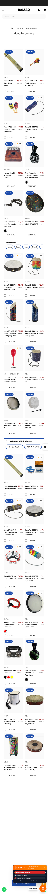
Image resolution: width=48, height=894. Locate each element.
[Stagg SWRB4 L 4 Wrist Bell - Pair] (34, 467)
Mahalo (7, 170)
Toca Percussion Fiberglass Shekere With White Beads (31, 175)
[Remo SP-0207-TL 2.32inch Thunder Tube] (34, 108)
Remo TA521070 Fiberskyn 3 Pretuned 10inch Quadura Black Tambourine (10, 287)
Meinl (6, 77)
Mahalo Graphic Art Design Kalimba (9, 175)
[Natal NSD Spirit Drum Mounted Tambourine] (13, 603)
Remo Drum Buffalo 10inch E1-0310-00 (31, 425)
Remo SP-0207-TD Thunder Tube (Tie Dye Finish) (31, 578)
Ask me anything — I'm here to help (30, 881)
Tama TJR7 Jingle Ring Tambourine (10, 577)
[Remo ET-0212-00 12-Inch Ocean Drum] (13, 404)
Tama (6, 573)
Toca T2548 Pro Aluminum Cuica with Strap (9, 721)
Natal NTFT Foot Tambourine (10, 671)
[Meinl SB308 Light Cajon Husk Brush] (13, 467)
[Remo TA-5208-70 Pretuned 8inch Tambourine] (34, 511)
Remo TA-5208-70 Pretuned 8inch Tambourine (31, 532)
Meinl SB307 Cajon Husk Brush (8, 83)
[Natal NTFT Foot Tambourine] (13, 651)
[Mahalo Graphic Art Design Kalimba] (13, 154)
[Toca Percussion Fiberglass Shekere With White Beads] (34, 154)
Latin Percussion (11, 374)
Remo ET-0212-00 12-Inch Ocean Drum (10, 425)
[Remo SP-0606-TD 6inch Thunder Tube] (34, 266)
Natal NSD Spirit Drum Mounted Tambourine (9, 624)
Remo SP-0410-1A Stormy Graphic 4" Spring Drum (31, 333)
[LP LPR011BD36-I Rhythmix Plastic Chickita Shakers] (13, 358)
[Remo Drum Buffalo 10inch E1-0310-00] (34, 404)
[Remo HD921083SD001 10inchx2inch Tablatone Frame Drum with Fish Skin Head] (34, 746)
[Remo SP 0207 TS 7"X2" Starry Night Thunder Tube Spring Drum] (13, 511)
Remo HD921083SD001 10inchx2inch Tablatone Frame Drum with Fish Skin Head (31, 767)
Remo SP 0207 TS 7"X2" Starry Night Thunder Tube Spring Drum (10, 532)
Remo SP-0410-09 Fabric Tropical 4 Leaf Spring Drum (10, 333)
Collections (19, 28)
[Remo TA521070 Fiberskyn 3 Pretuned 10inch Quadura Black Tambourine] (13, 266)
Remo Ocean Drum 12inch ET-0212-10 (32, 223)
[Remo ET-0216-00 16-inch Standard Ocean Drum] (34, 603)
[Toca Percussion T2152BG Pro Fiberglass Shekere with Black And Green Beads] (34, 651)
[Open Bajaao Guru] (42, 888)
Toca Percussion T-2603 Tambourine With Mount (10, 224)
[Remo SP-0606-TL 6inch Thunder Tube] (34, 358)
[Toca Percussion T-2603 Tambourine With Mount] (13, 203)
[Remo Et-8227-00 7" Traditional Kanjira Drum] (34, 700)
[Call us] (4, 889)
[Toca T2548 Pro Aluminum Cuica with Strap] (13, 700)
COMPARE (11, 91)
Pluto (27, 77)
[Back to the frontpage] (12, 28)
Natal (6, 619)
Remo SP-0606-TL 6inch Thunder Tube (31, 379)
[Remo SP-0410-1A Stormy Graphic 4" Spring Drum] (34, 312)
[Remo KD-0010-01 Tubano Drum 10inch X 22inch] (13, 746)
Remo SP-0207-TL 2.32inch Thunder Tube (31, 129)
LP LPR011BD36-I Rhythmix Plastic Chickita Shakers (10, 379)
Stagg (27, 483)
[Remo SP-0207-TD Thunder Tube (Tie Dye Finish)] (34, 557)
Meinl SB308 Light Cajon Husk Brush (10, 487)
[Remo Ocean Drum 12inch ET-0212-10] (34, 203)
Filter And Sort (25, 883)
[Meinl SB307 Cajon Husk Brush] (13, 62)
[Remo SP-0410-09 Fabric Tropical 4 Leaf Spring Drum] (13, 312)
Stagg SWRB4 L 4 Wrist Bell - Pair (31, 487)
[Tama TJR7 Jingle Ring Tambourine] (13, 557)
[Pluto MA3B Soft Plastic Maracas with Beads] (13, 108)
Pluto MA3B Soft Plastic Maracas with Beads (10, 129)
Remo (27, 124)
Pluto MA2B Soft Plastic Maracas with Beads (31, 83)
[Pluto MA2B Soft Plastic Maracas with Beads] (34, 62)
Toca (27, 170)
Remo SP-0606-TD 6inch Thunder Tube (31, 287)
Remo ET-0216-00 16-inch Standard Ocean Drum (31, 624)
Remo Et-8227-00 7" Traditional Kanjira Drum (31, 721)
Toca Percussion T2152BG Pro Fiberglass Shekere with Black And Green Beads (31, 672)
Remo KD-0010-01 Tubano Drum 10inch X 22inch (9, 767)
